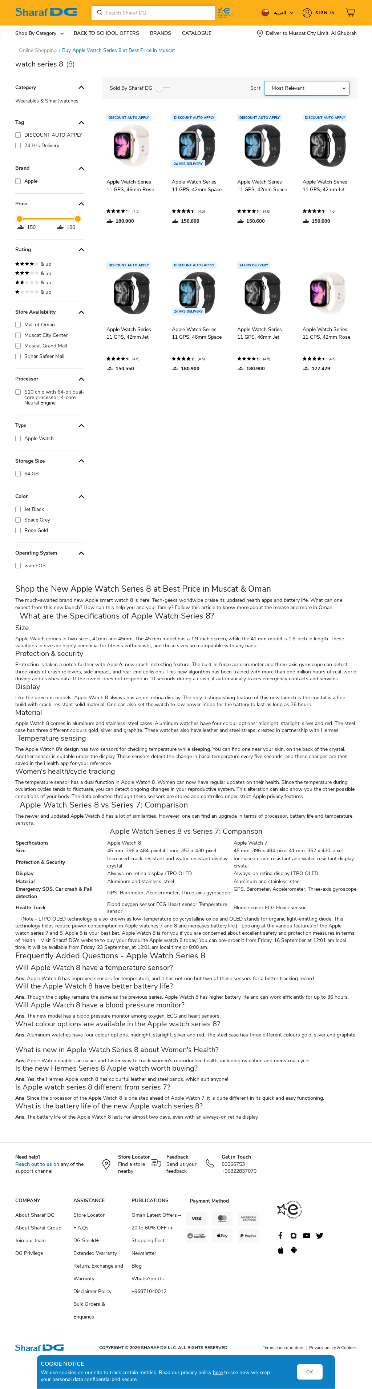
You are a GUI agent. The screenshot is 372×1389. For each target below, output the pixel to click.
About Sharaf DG (34, 1215)
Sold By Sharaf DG (131, 88)
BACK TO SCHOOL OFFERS (106, 33)
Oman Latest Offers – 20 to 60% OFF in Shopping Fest (156, 1228)
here (218, 1372)
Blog (137, 1266)
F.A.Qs (81, 1227)
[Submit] (98, 13)
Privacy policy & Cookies (333, 1347)
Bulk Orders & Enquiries (89, 1310)
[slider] (19, 218)
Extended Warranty (95, 1253)
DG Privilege (29, 1253)
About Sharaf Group (38, 1227)
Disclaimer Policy (92, 1291)
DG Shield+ (86, 1240)
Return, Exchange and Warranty (98, 1272)
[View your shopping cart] (351, 12)
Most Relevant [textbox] (288, 88)
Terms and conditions (283, 1347)
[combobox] (153, 13)
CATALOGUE (196, 33)
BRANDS (160, 33)
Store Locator (89, 1215)
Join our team (30, 1240)
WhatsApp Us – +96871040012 (150, 1285)
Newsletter (144, 1253)
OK (310, 1372)
